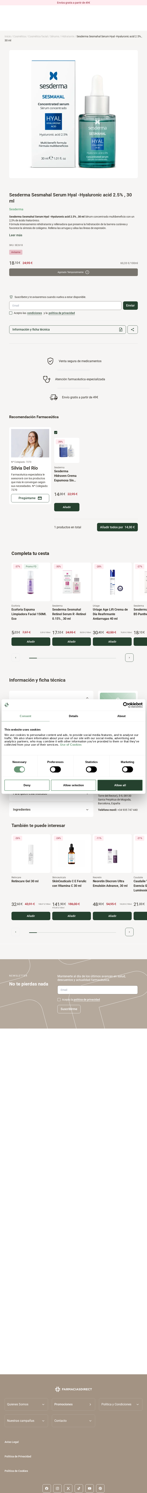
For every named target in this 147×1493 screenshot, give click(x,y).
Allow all (120, 785)
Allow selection (73, 785)
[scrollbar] (72, 658)
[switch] (55, 769)
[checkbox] (10, 313)
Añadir (67, 507)
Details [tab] (73, 715)
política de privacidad (62, 313)
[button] (73, 1404)
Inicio (8, 36)
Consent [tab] (25, 715)
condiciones (34, 313)
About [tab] (121, 715)
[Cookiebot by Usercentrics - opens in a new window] (126, 705)
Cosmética (19, 36)
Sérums (54, 36)
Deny (27, 785)
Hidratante (67, 36)
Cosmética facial (38, 36)
